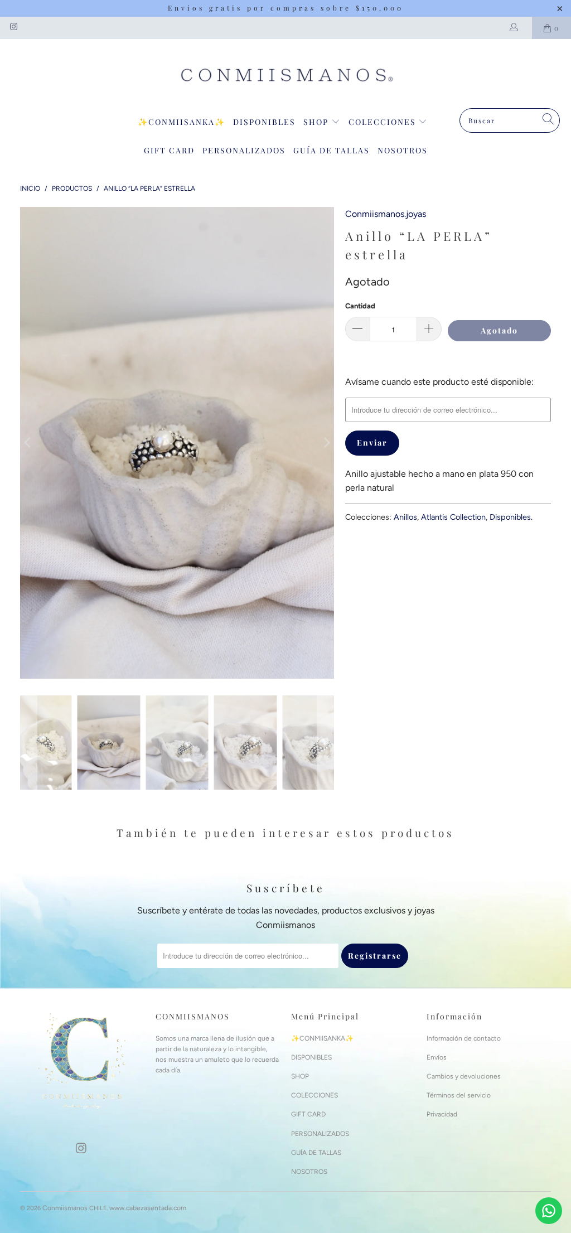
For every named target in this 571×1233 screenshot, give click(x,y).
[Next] (326, 443)
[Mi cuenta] (516, 28)
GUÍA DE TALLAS (331, 150)
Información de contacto (464, 1038)
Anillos (405, 517)
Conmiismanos (65, 1208)
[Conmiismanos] (285, 76)
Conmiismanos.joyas (385, 214)
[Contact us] (548, 1210)
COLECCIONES (384, 122)
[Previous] (28, 443)
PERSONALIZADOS (244, 150)
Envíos (437, 1057)
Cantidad (360, 306)
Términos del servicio (459, 1095)
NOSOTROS (403, 150)
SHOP (317, 122)
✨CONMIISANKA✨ (181, 122)
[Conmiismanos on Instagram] (13, 28)
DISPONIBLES (264, 122)
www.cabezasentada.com (147, 1208)
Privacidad (442, 1114)
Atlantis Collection (453, 517)
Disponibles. (511, 517)
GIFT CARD (169, 150)
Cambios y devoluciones (464, 1076)
